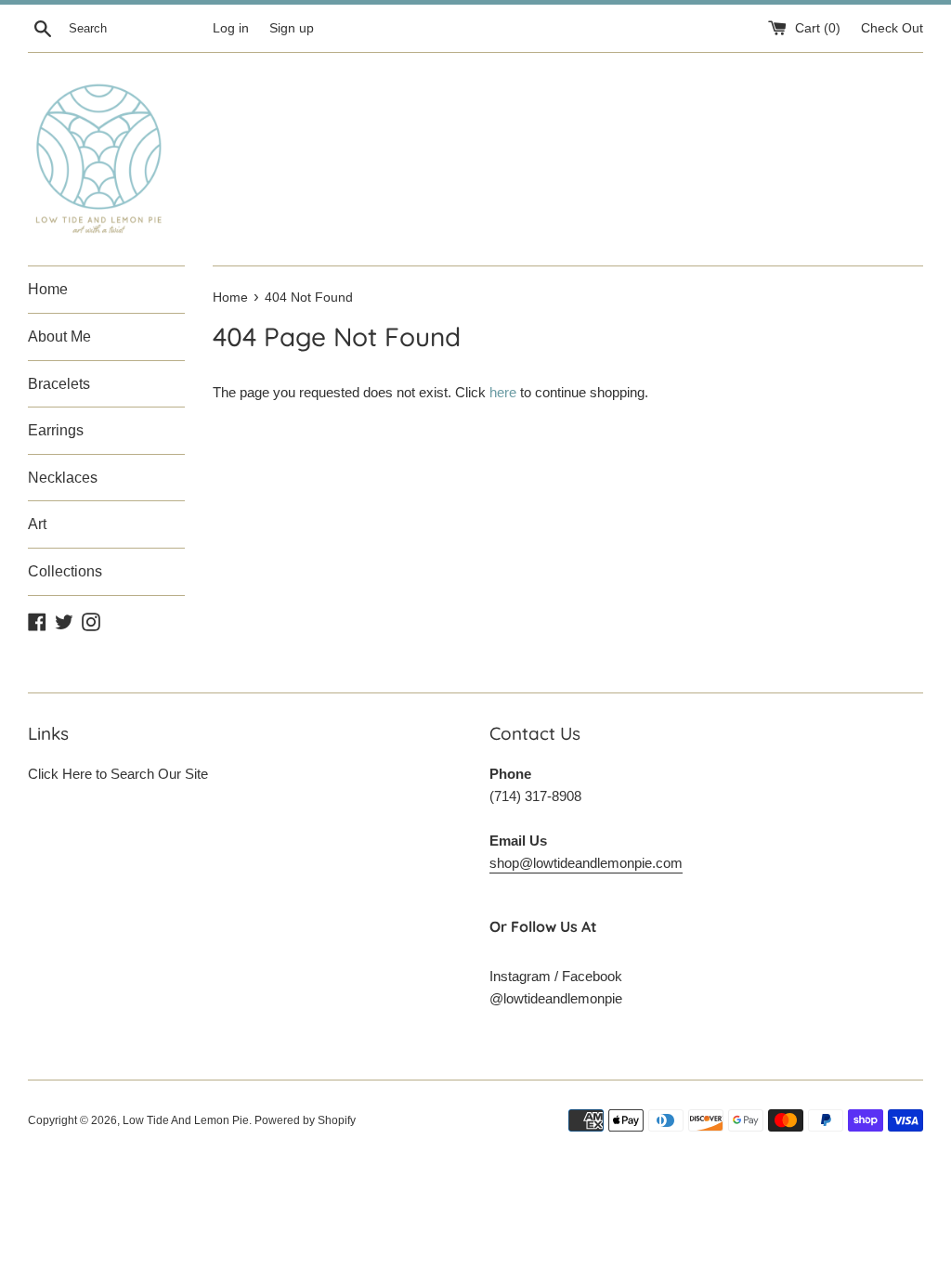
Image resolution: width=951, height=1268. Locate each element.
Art (37, 524)
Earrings (56, 430)
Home (48, 289)
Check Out (892, 28)
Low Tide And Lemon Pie (186, 1120)
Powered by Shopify (305, 1120)
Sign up (291, 28)
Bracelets (59, 384)
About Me (59, 336)
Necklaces (63, 477)
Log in (231, 28)
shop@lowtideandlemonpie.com (586, 863)
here (502, 392)
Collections (65, 571)
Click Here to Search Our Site (118, 774)
